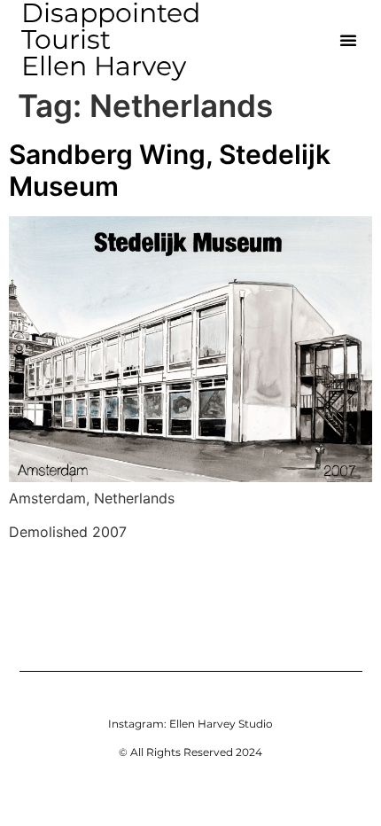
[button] (348, 40)
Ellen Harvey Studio (221, 723)
